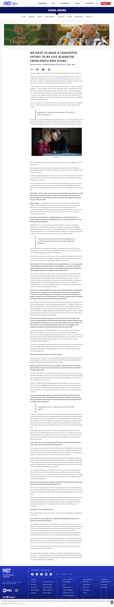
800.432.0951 (13, 583)
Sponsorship (104, 584)
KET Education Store (68, 592)
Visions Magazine (35, 590)
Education (90, 3)
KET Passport (104, 587)
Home (24, 16)
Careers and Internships (48, 581)
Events (57, 574)
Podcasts (85, 592)
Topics (77, 3)
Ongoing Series (79, 16)
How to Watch (86, 584)
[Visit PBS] (15, 3)
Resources (89, 16)
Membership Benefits (106, 581)
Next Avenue (62, 64)
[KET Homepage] (7, 3)
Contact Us (33, 587)
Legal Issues (61, 16)
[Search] (97, 3)
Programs (42, 3)
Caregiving (31, 16)
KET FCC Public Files (47, 587)
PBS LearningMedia (68, 590)
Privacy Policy (12, 603)
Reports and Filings (47, 584)
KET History (34, 584)
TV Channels (86, 587)
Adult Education (67, 587)
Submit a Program (47, 592)
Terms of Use (21, 603)
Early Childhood (67, 581)
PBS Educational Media (68, 595)
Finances (39, 16)
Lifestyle (69, 16)
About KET (33, 581)
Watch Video (86, 581)
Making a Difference (47, 590)
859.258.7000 (6, 583)
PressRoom (33, 592)
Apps (70, 574)
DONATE (104, 3)
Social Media (64, 574)
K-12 (64, 584)
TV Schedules (64, 3)
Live (53, 3)
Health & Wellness (50, 16)
